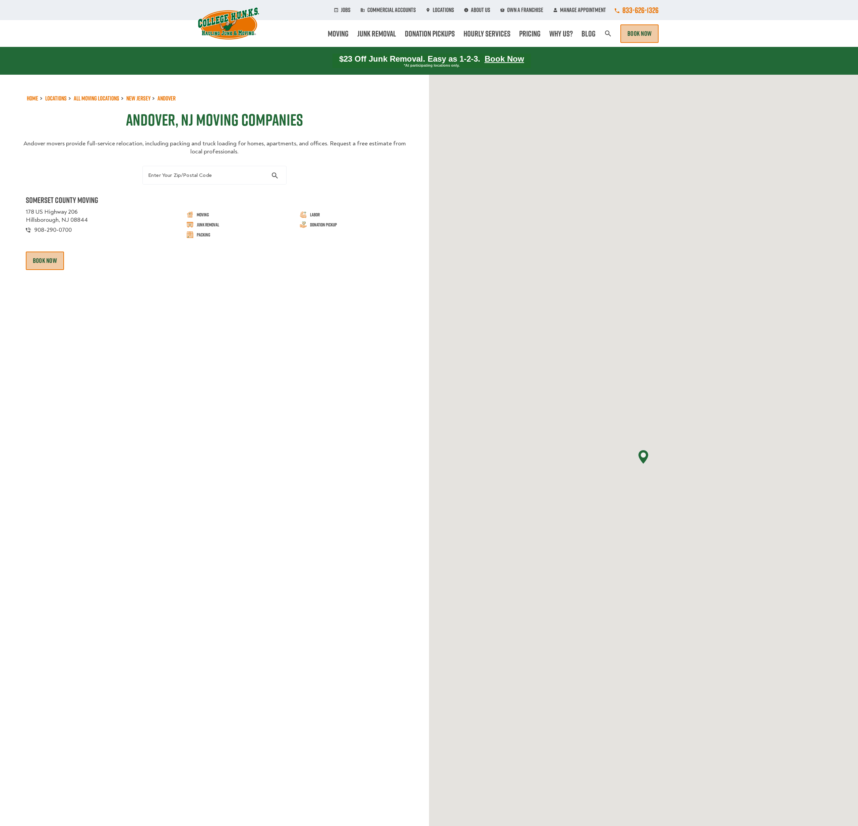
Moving (338, 33)
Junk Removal (376, 33)
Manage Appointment (583, 10)
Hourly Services (487, 33)
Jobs (346, 10)
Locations (443, 10)
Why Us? (561, 33)
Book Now (639, 33)
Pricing (530, 33)
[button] (643, 457)
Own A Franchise (525, 10)
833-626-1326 (640, 10)
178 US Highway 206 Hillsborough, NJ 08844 (57, 216)
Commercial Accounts (391, 10)
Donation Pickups (430, 33)
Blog (588, 33)
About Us (480, 10)
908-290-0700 (53, 230)
